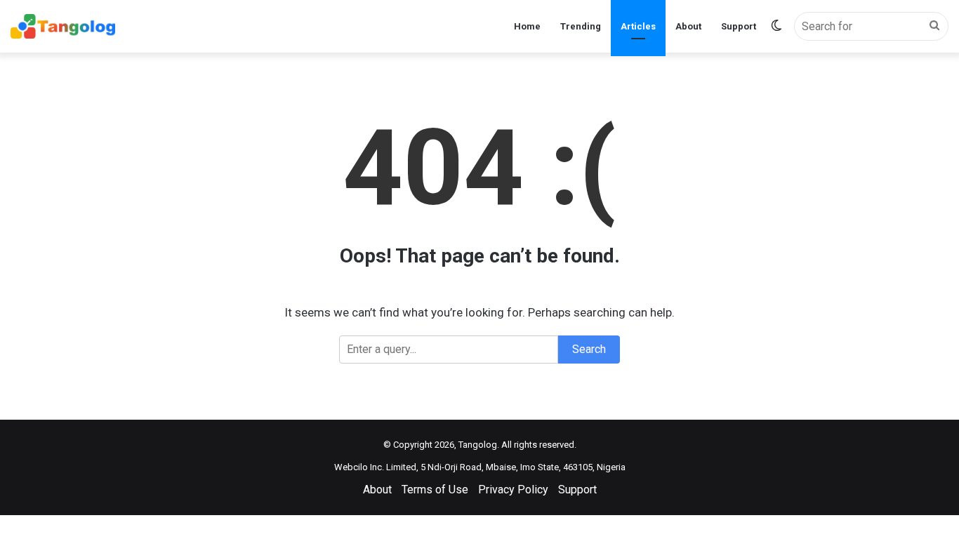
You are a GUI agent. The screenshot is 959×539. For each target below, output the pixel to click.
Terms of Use (435, 489)
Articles (638, 26)
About (688, 26)
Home (527, 26)
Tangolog (477, 444)
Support (738, 26)
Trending (580, 26)
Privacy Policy (513, 489)
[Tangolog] (63, 26)
